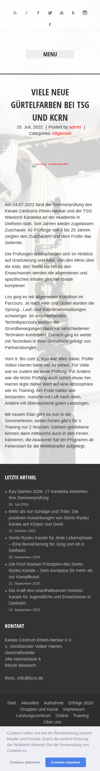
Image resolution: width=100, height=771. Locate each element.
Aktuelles (30, 703)
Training (81, 715)
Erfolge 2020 (80, 703)
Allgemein (61, 133)
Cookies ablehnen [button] (25, 762)
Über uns (52, 722)
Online (62, 715)
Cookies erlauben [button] (65, 762)
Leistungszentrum (33, 715)
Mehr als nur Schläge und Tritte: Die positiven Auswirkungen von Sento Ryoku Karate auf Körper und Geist (49, 518)
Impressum (74, 709)
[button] (29, 751)
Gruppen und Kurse (39, 709)
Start (11, 703)
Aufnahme (54, 703)
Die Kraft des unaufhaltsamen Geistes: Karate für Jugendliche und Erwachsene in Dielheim (50, 597)
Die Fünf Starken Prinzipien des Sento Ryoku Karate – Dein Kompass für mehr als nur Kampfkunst (51, 570)
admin (75, 127)
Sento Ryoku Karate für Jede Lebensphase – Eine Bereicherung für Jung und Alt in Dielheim (50, 544)
